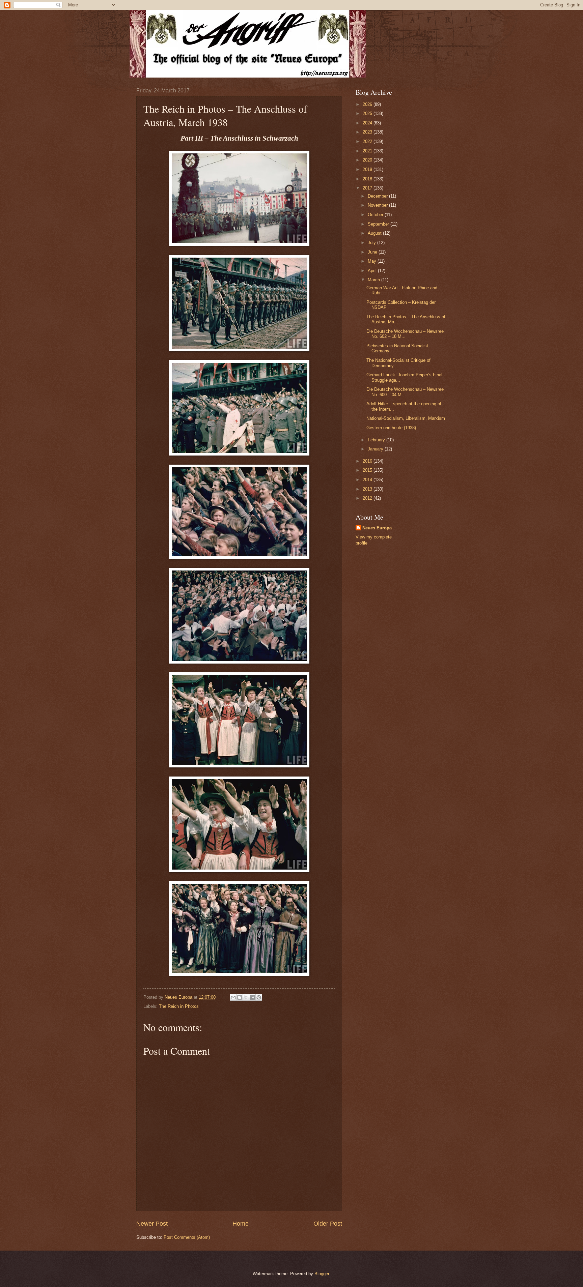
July (372, 242)
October (376, 214)
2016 (368, 461)
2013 (368, 489)
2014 (368, 479)
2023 (368, 132)
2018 (368, 178)
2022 (368, 141)
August (375, 233)
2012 (368, 498)
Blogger (321, 1273)
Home (240, 1223)
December (378, 196)
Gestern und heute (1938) (391, 427)
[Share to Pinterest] (258, 997)
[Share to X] (246, 997)
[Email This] (233, 997)
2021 (368, 150)
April (373, 270)
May (373, 261)
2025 (368, 113)
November (378, 205)
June (373, 252)
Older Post (327, 1223)
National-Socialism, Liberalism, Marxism (405, 418)
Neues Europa (377, 527)
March (374, 279)
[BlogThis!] (239, 997)
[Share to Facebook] (252, 997)
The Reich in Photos (179, 1006)
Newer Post (152, 1223)
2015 (368, 470)
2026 (368, 104)
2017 (368, 188)
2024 (368, 122)
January (376, 448)
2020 (368, 160)
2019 (368, 169)
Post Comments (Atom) (187, 1237)
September (379, 224)
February (377, 439)
